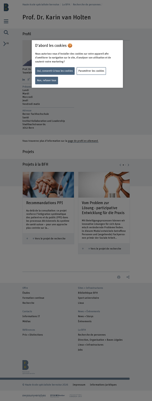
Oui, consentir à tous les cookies (55, 71)
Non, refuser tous (46, 80)
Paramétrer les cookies (91, 71)
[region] (77, 64)
